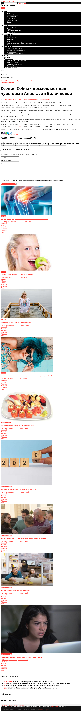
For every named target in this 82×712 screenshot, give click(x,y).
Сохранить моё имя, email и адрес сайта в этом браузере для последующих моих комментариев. (33, 181)
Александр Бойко (7, 277)
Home (2, 70)
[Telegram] (11, 133)
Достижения (8, 59)
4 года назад (20, 277)
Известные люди (12, 62)
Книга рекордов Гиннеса (14, 64)
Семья (6, 25)
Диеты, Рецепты (12, 38)
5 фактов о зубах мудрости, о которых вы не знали (17, 274)
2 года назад (24, 222)
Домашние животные (14, 31)
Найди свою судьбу (6, 486)
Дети (8, 29)
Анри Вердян (8, 682)
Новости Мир (11, 16)
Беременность (11, 27)
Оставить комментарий (43, 99)
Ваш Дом (10, 36)
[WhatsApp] (6, 133)
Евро (8, 13)
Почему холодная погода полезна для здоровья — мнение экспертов (35, 685)
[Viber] (4, 133)
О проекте (4, 705)
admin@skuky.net (44, 710)
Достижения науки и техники (16, 61)
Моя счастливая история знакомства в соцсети (16, 590)
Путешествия (11, 52)
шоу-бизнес (16, 134)
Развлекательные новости (15, 54)
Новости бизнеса (12, 15)
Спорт (9, 22)
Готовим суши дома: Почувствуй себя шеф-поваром (17, 425)
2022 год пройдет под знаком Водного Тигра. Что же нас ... (19, 489)
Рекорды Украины (12, 66)
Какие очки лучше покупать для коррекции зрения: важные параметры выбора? (26, 376)
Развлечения (8, 46)
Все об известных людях (14, 48)
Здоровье (10, 39)
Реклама (12, 705)
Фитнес (9, 45)
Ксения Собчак (17, 126)
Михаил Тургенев (7, 99)
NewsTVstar (54, 707)
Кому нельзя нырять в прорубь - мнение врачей (16, 322)
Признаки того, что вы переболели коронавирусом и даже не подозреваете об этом (41, 683)
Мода (8, 41)
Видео (6, 55)
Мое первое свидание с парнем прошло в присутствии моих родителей (23, 538)
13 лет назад (22, 99)
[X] (2, 133)
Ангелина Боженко (8, 325)
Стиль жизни (8, 34)
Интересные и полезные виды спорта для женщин (30, 687)
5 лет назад (21, 325)
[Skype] (8, 133)
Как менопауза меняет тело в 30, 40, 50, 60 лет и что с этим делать (35, 689)
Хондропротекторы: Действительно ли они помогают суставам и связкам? (24, 219)
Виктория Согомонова (9, 222)
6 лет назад (20, 541)
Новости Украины (12, 20)
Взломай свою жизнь (11, 68)
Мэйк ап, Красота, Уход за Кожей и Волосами (21, 43)
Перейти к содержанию (7, 1)
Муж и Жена (11, 32)
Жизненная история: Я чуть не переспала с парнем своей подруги (21, 657)
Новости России (12, 18)
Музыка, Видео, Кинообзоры (16, 50)
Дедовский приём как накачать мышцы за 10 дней (35, 682)
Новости (7, 11)
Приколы (7, 57)
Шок (8, 24)
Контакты (20, 705)
